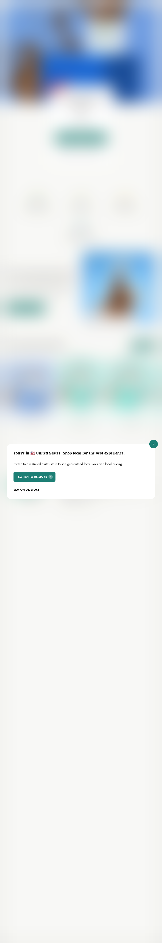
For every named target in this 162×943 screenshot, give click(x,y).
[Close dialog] (153, 444)
